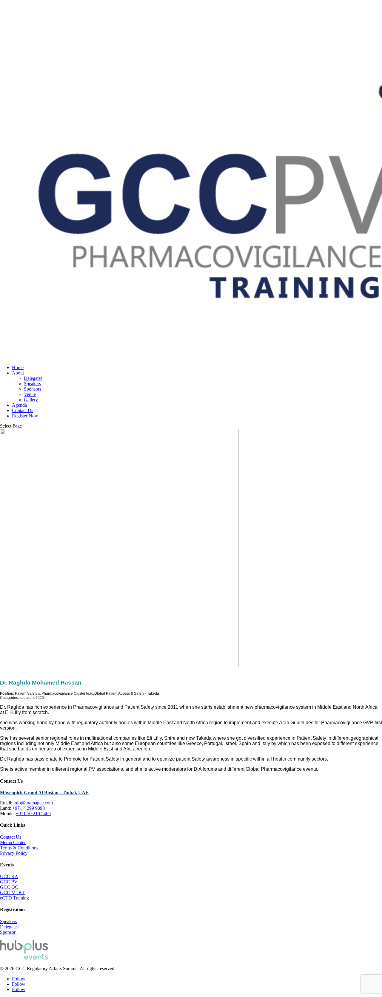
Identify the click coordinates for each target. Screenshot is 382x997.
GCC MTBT (12, 892)
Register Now (25, 415)
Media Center (13, 842)
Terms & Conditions (19, 847)
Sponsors (32, 388)
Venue (30, 394)
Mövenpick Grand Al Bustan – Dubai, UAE (44, 792)
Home (18, 367)
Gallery (31, 399)
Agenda (19, 405)
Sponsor (8, 932)
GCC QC (9, 887)
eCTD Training (14, 897)
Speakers (32, 383)
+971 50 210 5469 (33, 813)
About (18, 372)
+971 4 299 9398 (28, 808)
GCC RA (9, 876)
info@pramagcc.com (33, 802)
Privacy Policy (13, 853)
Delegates (33, 378)
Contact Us (22, 410)
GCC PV (9, 881)
